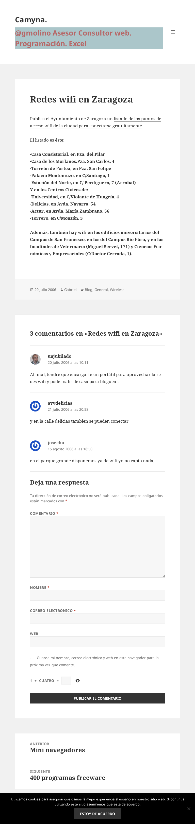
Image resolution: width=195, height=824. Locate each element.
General (101, 289)
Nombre (40, 587)
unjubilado (59, 356)
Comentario (44, 513)
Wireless (117, 289)
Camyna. (31, 19)
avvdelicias (60, 403)
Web (34, 633)
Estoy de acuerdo (97, 813)
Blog (88, 289)
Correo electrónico (53, 610)
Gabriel (70, 289)
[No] (188, 808)
